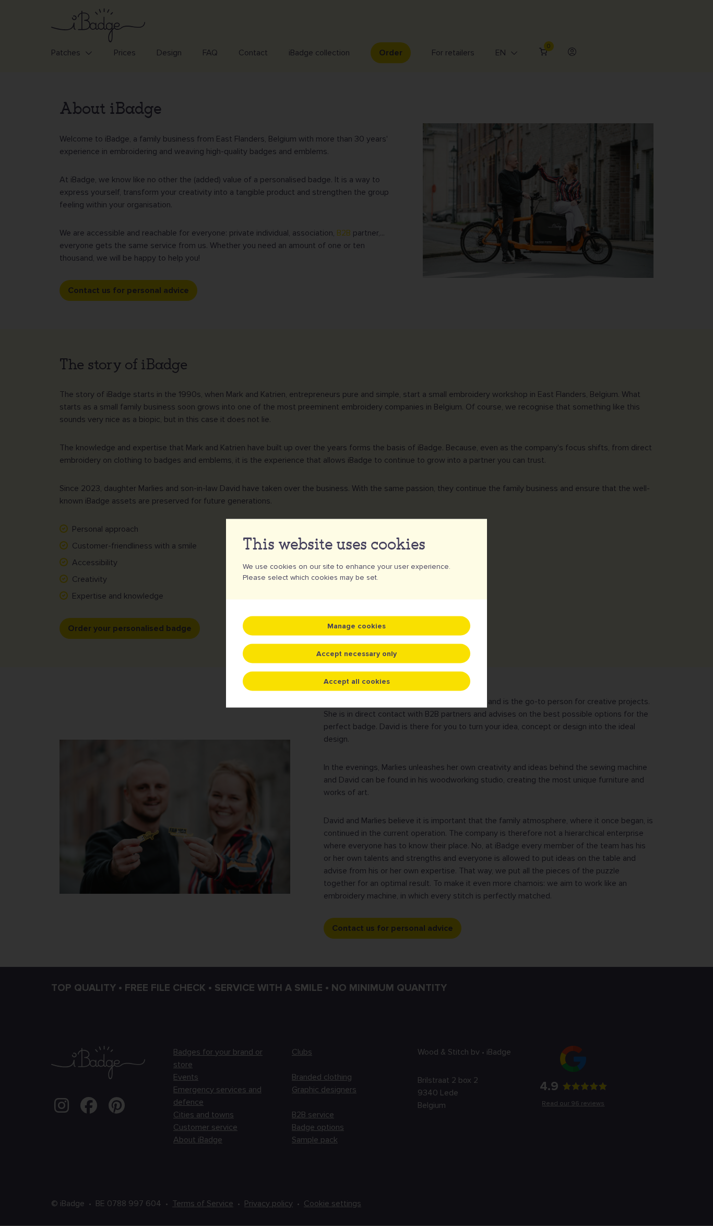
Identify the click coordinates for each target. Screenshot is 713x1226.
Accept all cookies (357, 680)
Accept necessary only (356, 653)
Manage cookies (356, 625)
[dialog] (356, 613)
